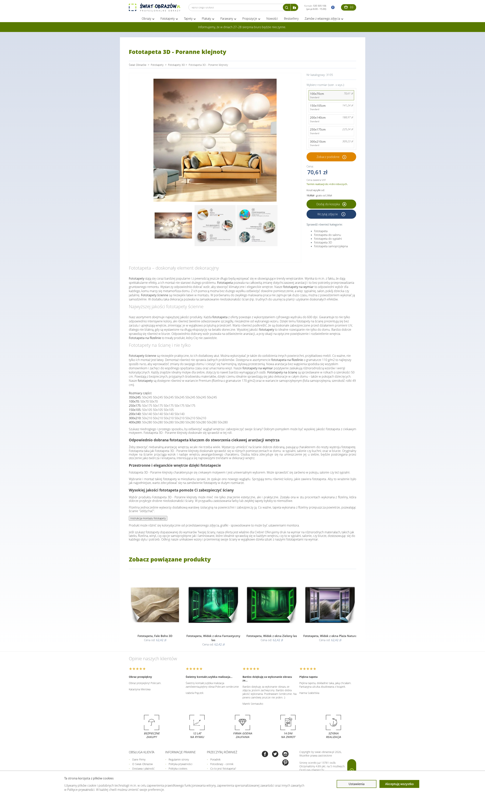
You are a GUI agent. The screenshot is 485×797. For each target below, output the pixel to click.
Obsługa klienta (141, 752)
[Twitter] (275, 754)
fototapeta (321, 231)
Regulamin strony (179, 759)
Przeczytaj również (222, 752)
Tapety (188, 18)
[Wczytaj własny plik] (294, 7)
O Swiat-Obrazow (142, 764)
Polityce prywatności (81, 790)
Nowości (272, 18)
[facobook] (332, 7)
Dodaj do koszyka (328, 204)
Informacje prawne (180, 752)
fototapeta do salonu (327, 235)
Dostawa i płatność (143, 768)
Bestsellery (291, 18)
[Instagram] (285, 754)
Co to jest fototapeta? (223, 768)
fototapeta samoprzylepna (331, 246)
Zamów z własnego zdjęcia (322, 18)
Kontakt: (315, 7)
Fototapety (167, 18)
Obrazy (146, 18)
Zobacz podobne (328, 157)
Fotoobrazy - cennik (221, 764)
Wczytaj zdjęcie (328, 214)
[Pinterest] (285, 762)
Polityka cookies (178, 768)
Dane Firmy (139, 759)
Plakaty (206, 18)
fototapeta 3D (323, 242)
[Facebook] (265, 754)
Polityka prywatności (180, 764)
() (351, 7)
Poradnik (215, 759)
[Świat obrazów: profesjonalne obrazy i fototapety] (154, 7)
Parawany (226, 18)
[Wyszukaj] (286, 7)
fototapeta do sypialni (328, 238)
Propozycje (249, 18)
